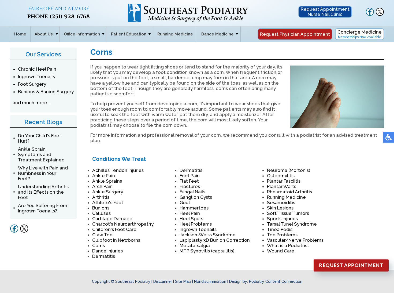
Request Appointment (351, 265)
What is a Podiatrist (288, 245)
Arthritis (100, 197)
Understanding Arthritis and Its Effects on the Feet (43, 192)
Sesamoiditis (281, 202)
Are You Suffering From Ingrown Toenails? (42, 208)
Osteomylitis (281, 175)
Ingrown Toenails (36, 76)
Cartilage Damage (112, 218)
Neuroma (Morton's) (288, 170)
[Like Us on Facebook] (370, 14)
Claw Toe (102, 234)
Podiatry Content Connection (275, 281)
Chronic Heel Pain (37, 69)
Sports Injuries (282, 218)
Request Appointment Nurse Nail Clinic (325, 11)
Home (20, 34)
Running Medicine (175, 34)
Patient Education (128, 34)
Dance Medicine (217, 34)
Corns (98, 245)
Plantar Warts (281, 186)
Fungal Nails (192, 191)
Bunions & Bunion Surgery (46, 91)
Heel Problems (196, 224)
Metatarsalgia (195, 245)
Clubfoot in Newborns (116, 240)
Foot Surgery (32, 84)
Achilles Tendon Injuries (118, 170)
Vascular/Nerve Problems (295, 240)
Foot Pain (190, 175)
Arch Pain (102, 186)
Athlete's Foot (107, 202)
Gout (185, 202)
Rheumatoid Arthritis (289, 191)
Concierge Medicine (359, 34)
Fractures (190, 186)
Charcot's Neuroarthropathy (123, 224)
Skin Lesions (280, 208)
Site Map (183, 281)
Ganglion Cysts (196, 197)
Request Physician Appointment (295, 34)
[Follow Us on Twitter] (380, 14)
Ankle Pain (103, 175)
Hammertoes (194, 208)
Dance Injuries (107, 251)
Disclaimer (162, 281)
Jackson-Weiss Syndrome (208, 234)
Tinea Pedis (279, 229)
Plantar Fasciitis (283, 181)
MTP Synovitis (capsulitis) (207, 251)
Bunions (100, 208)
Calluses (101, 213)
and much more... (31, 102)
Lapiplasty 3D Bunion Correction (215, 240)
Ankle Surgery (107, 191)
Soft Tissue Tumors (288, 213)
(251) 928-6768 (69, 16)
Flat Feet (189, 181)
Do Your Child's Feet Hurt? (39, 138)
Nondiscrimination (210, 281)
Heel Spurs (191, 218)
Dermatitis (103, 256)
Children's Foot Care (114, 229)
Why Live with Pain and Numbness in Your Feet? (43, 173)
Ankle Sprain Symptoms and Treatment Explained (41, 154)
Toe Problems (282, 234)
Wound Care (280, 251)
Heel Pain (190, 213)
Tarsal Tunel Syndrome (292, 224)
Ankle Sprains (107, 181)
